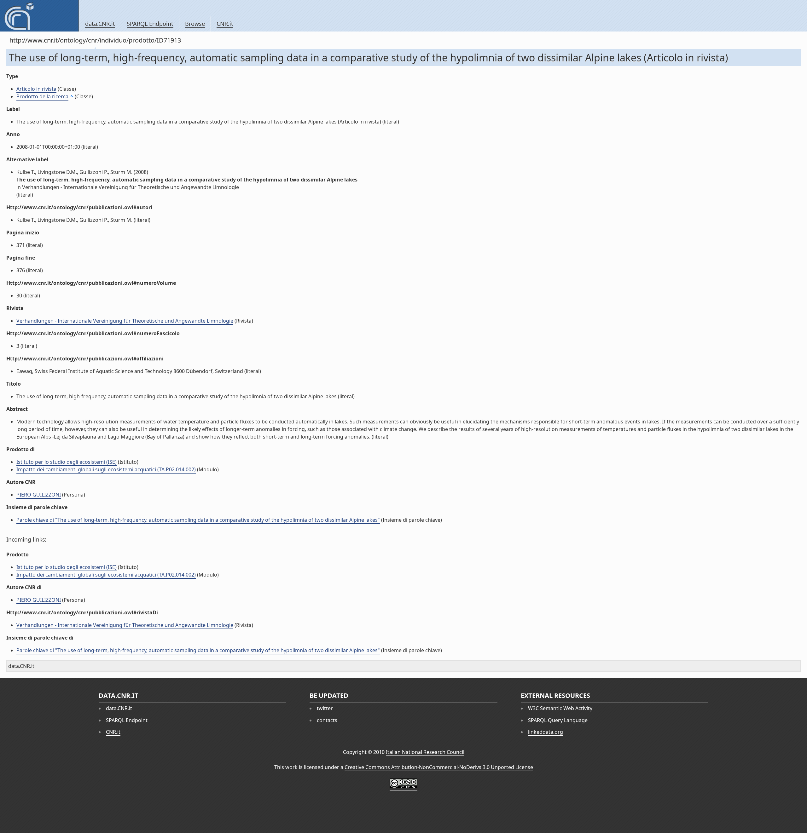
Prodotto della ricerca (42, 96)
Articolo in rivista (36, 88)
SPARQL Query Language (558, 720)
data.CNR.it (100, 23)
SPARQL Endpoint (150, 23)
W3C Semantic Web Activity (560, 708)
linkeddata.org (545, 731)
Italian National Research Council (425, 752)
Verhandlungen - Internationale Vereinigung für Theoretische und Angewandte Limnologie (124, 320)
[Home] (39, 16)
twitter (325, 708)
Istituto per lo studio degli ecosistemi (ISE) (66, 461)
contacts (327, 720)
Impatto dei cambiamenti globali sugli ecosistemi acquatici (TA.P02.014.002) (106, 469)
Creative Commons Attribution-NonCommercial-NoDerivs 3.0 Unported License (439, 767)
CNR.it (225, 23)
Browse (195, 23)
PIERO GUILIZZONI (38, 494)
